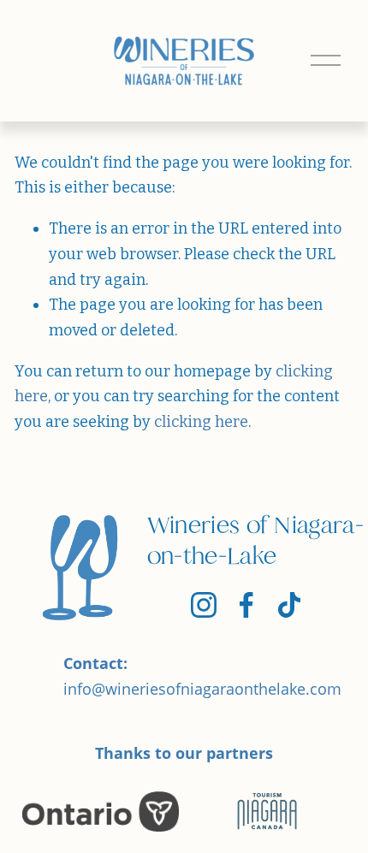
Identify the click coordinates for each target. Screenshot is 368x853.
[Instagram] (203, 605)
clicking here (201, 421)
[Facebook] (246, 605)
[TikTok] (289, 605)
